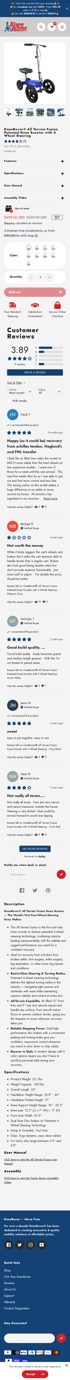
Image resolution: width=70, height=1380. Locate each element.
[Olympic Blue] (37, 255)
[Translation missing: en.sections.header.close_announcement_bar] (67, 8)
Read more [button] (50, 498)
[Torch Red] (37, 248)
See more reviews (35, 849)
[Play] (35, 73)
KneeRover (10, 151)
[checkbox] (20, 401)
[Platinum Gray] (53, 255)
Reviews (9, 1283)
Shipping (9, 223)
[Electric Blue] (29, 248)
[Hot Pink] (29, 255)
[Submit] (61, 1338)
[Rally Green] (29, 263)
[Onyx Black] (45, 255)
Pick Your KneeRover (17, 1277)
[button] (15, 141)
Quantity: (16, 277)
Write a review (35, 372)
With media (19, 401)
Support (9, 1296)
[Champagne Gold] (53, 248)
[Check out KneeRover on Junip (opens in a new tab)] (42, 856)
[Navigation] (62, 27)
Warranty (9, 1302)
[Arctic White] (45, 248)
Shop (7, 1270)
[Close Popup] (66, 1365)
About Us (10, 1289)
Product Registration (17, 1308)
